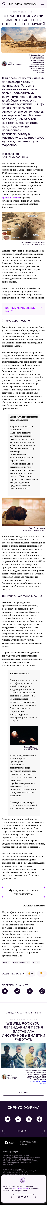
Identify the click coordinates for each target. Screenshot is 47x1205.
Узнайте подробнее (20, 1189)
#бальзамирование (21, 962)
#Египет (36, 962)
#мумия (6, 962)
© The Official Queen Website (38, 1082)
